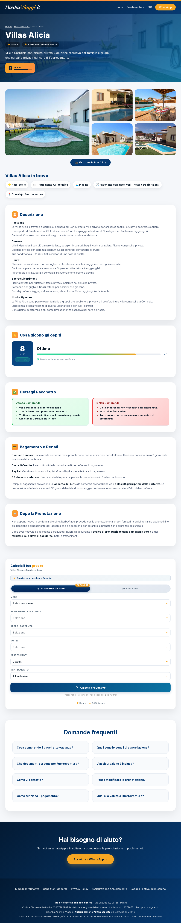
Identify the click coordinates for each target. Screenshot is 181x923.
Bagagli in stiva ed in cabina (148, 888)
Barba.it (22, 7)
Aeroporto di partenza (25, 611)
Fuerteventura (135, 7)
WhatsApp (165, 7)
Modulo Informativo (27, 888)
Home (120, 7)
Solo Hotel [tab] (132, 588)
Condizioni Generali (55, 888)
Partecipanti (19, 655)
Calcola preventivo (93, 687)
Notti (14, 640)
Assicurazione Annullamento (109, 888)
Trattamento (19, 669)
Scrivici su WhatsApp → (90, 859)
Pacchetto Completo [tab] (64, 587)
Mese (13, 597)
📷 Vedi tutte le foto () (90, 162)
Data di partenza (21, 626)
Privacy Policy (79, 888)
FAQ (149, 7)
